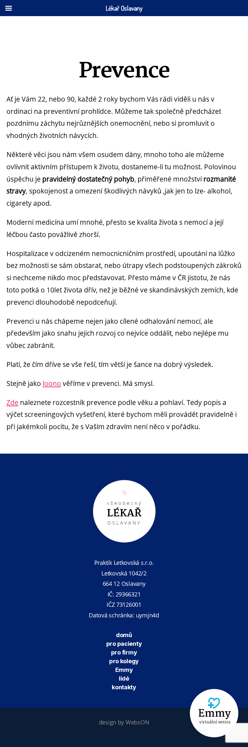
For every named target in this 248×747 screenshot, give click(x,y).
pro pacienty (124, 643)
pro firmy (124, 652)
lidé (124, 678)
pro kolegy (124, 661)
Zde (12, 402)
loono (52, 383)
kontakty (124, 687)
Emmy (124, 669)
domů (124, 635)
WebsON (137, 722)
